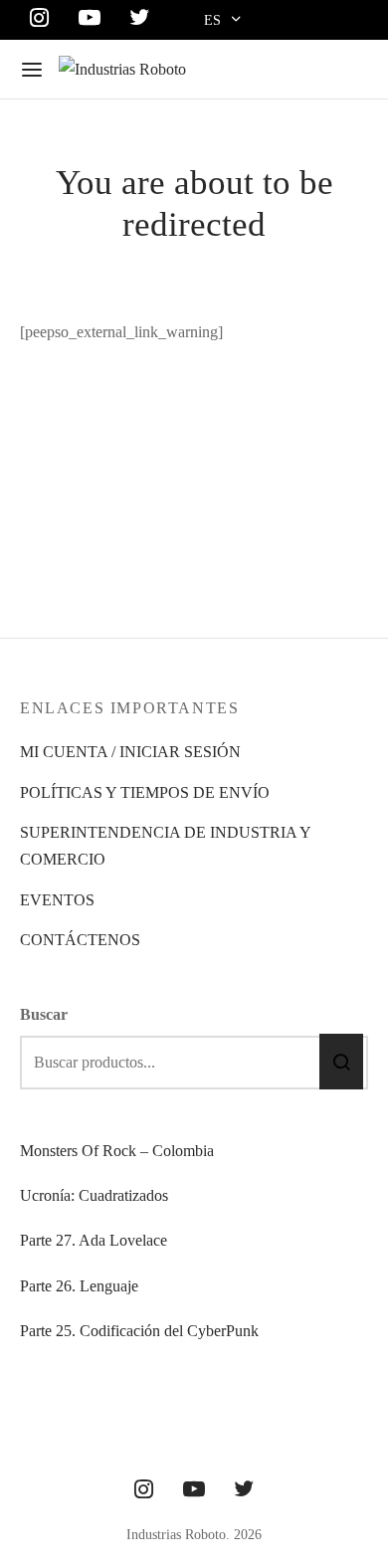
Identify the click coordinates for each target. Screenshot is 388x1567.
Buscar (44, 1014)
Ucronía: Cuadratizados (94, 1195)
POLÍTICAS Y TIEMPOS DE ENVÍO (145, 792)
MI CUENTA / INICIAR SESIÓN (130, 751)
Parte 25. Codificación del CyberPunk (139, 1330)
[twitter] (244, 1491)
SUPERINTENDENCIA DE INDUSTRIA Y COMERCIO (165, 846)
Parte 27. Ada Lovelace (93, 1240)
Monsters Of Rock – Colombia (117, 1150)
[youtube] (194, 1491)
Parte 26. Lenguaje (79, 1285)
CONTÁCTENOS (80, 939)
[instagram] (143, 1491)
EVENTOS (57, 899)
